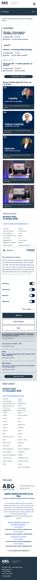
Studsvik (20, 455)
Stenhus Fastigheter (24, 449)
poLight (20, 434)
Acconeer (6, 229)
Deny (18, 328)
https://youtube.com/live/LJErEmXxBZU (18, 534)
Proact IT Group (22, 440)
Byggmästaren (7, 240)
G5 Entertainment (8, 449)
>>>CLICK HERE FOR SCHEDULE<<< (18, 551)
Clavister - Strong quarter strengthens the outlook (14, 33)
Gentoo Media (7, 452)
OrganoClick (21, 424)
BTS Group (6, 238)
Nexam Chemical (22, 415)
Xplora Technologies (24, 467)
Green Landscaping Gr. (9, 455)
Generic (7, 55)
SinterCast (21, 443)
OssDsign (20, 427)
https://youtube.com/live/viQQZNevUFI (18, 529)
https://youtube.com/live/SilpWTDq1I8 (19, 546)
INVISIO (20, 401)
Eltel (4, 352)
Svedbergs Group (23, 458)
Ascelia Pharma (7, 233)
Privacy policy (7, 576)
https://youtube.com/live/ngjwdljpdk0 (18, 541)
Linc (19, 238)
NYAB (19, 421)
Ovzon (20, 430)
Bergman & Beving (8, 406)
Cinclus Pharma (7, 245)
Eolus (4, 440)
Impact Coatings (7, 461)
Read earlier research (18, 76)
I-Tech (19, 406)
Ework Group (6, 443)
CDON (4, 421)
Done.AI (5, 427)
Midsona (20, 242)
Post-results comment (21, 39)
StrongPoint (21, 452)
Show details (26, 309)
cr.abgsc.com (29, 509)
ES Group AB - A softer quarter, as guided (17, 64)
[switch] (32, 289)
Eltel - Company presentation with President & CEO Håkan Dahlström (18, 354)
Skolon (20, 446)
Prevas (20, 437)
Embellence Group (8, 437)
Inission (20, 229)
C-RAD (5, 413)
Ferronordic (6, 446)
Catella (5, 415)
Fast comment (20, 71)
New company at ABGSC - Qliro (12, 344)
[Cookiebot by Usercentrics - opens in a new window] (26, 250)
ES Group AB (9, 71)
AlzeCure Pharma (8, 231)
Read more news (18, 376)
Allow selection (18, 321)
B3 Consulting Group (9, 235)
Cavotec (5, 418)
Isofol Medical (22, 231)
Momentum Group (24, 245)
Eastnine (5, 430)
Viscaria (20, 464)
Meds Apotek (22, 410)
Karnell (20, 235)
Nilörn (19, 418)
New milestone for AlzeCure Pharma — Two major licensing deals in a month (18, 335)
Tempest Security (23, 461)
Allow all (18, 315)
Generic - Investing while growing (17, 50)
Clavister (8, 39)
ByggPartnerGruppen (9, 242)
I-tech (20, 233)
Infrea (4, 464)
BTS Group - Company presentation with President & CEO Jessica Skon (18, 366)
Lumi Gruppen (22, 240)
